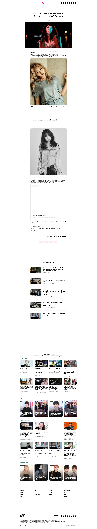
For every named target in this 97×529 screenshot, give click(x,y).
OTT (50, 502)
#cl (39, 373)
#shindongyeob (66, 437)
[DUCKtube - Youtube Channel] (71, 516)
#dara (38, 373)
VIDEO (63, 8)
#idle (39, 434)
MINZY (34, 217)
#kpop (26, 372)
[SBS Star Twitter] (65, 3)
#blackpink (70, 391)
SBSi (49, 355)
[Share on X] (64, 236)
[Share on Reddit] (65, 236)
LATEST (28, 8)
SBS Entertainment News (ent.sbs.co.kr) (56, 356)
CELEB (68, 8)
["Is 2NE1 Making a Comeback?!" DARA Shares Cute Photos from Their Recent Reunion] (41, 363)
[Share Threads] (60, 236)
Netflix (50, 504)
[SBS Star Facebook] (63, 3)
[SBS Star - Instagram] (61, 516)
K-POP (33, 8)
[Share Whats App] (56, 236)
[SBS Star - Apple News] (69, 516)
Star (36, 490)
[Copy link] (54, 236)
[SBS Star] (23, 515)
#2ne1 (24, 372)
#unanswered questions (24, 439)
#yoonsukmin (22, 455)
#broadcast (54, 372)
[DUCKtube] (71, 3)
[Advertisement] (48, 112)
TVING (50, 506)
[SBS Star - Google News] (73, 3)
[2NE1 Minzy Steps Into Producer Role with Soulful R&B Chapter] (26, 363)
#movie (42, 454)
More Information (67, 490)
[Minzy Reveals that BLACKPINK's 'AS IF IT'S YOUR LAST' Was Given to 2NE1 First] (70, 381)
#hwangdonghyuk (38, 454)
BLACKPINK (37, 494)
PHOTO (58, 8)
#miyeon (36, 434)
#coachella (40, 392)
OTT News (51, 509)
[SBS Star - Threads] (75, 3)
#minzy (21, 372)
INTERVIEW (51, 8)
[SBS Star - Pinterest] (67, 516)
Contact (65, 496)
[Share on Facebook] (62, 236)
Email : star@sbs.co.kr (55, 520)
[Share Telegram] (58, 236)
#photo (41, 434)
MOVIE (45, 8)
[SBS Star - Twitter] (65, 516)
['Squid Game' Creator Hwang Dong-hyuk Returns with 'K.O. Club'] (41, 445)
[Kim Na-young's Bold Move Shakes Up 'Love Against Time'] (55, 445)
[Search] (74, 8)
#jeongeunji (65, 438)
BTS (35, 492)
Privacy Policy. (27, 525)
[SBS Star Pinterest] (67, 3)
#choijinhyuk (71, 437)
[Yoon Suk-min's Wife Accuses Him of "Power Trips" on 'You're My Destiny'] (26, 445)
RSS (64, 492)
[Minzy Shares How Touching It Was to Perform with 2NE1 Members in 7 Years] (55, 381)
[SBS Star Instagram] (61, 3)
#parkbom (42, 373)
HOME (23, 8)
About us (65, 494)
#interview (57, 372)
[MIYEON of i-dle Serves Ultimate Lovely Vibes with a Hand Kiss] (41, 426)
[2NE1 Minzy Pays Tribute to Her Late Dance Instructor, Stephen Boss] (26, 381)
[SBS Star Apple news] (69, 3)
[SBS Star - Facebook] (63, 516)
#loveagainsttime (52, 454)
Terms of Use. (22, 525)
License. (32, 525)
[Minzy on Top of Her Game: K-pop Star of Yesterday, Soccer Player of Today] (55, 363)
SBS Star (22, 490)
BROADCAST (39, 8)
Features (51, 490)
